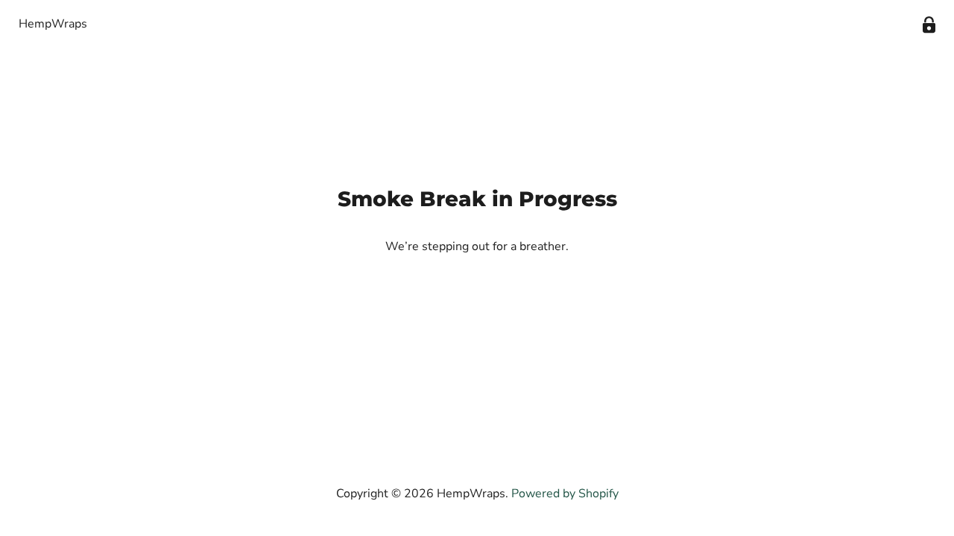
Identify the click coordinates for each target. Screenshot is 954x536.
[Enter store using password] (929, 24)
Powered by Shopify (565, 493)
